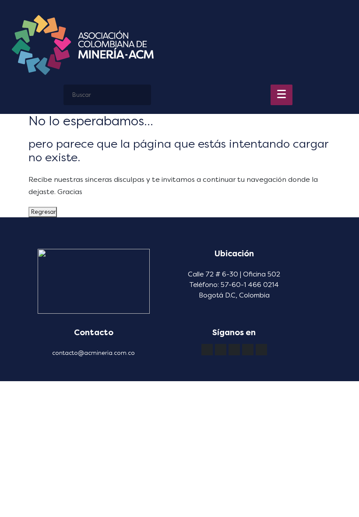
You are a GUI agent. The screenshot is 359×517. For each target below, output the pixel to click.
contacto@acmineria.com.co (93, 353)
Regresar (42, 212)
